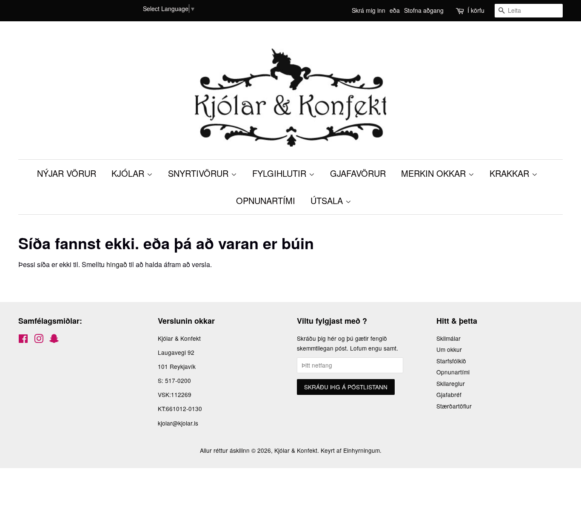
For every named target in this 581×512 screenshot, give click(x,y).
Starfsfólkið (451, 361)
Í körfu (475, 10)
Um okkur (449, 349)
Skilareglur (450, 383)
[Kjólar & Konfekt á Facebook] (23, 340)
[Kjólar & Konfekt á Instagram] (38, 340)
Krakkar (511, 173)
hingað (116, 264)
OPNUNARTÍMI (265, 200)
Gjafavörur (358, 173)
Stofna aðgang (424, 10)
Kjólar (129, 173)
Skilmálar (448, 338)
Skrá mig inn (368, 10)
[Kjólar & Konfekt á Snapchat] (54, 340)
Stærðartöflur (454, 406)
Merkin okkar (434, 173)
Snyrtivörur (199, 173)
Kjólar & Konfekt (295, 450)
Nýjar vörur (66, 173)
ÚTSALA (327, 200)
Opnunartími (453, 372)
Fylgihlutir (280, 173)
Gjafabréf (448, 394)
